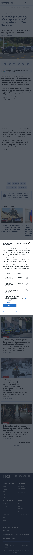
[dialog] (16, 277)
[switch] (26, 278)
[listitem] (16, 274)
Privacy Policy (26, 311)
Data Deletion (7, 311)
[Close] (29, 243)
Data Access (16, 311)
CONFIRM (10, 305)
